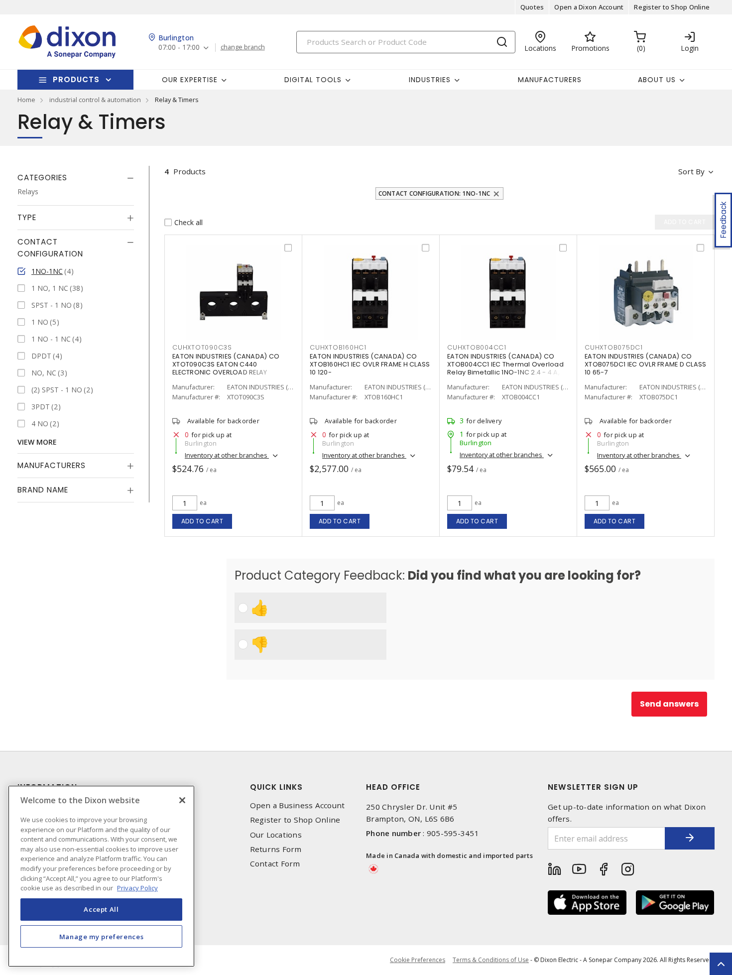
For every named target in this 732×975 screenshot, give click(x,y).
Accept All (101, 909)
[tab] (75, 178)
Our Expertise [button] (190, 80)
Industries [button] (430, 80)
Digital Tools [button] (313, 80)
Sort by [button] (691, 171)
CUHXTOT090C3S (202, 347)
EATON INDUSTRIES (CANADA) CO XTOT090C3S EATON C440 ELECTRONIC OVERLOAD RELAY (225, 364)
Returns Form (276, 849)
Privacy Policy (137, 887)
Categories (42, 177)
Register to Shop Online (672, 6)
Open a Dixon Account (588, 6)
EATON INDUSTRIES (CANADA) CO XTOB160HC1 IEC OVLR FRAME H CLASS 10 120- (370, 364)
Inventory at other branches (227, 455)
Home (26, 99)
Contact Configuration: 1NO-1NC (434, 193)
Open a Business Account (297, 805)
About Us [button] (657, 80)
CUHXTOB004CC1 (476, 347)
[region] (101, 876)
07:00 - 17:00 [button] (179, 47)
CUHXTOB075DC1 (614, 347)
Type (26, 218)
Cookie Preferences (417, 960)
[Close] (182, 800)
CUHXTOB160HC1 (338, 347)
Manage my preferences (101, 936)
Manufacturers (550, 80)
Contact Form (275, 863)
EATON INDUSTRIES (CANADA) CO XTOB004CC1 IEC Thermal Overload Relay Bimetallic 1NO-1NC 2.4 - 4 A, (505, 364)
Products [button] (76, 79)
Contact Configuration (50, 248)
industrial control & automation (95, 99)
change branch (243, 47)
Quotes (532, 6)
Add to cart (202, 521)
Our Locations (276, 835)
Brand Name (42, 490)
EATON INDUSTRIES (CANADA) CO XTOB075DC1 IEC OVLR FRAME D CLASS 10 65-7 (645, 364)
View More (37, 442)
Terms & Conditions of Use (491, 960)
